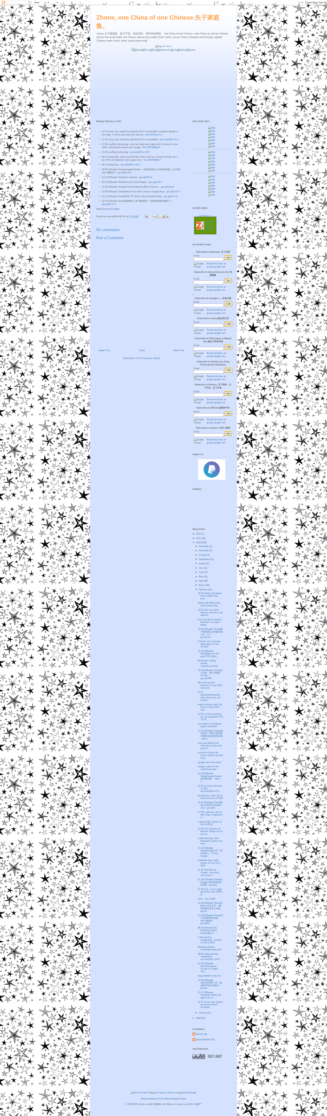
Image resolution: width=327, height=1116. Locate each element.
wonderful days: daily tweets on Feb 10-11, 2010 (209, 863)
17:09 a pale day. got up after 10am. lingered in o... (210, 815)
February (203, 589)
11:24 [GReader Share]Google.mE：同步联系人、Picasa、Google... (210, 852)
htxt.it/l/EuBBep (150, 147)
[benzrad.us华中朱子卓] (211, 130)
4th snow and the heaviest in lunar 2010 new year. (210, 685)
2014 (198, 534)
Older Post (178, 350)
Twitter (183, 1098)
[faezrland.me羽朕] (211, 137)
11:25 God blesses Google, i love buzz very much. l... (209, 872)
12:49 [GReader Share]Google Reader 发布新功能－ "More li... (210, 777)
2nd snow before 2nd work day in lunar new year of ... (210, 746)
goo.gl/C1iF (172, 191)
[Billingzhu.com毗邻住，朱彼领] (211, 155)
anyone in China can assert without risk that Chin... (210, 755)
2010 (198, 542)
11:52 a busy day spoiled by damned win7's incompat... (210, 1005)
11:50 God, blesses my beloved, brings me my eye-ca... (210, 831)
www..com (205, 216)
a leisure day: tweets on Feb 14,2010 (209, 823)
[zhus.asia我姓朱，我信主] (211, 140)
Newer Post (104, 350)
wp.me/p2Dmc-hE (129, 164)
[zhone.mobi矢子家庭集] (211, 164)
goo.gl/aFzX (170, 196)
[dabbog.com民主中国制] (211, 182)
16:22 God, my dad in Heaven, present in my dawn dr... (210, 612)
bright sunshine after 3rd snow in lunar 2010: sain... (210, 707)
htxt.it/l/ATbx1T (152, 134)
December (204, 546)
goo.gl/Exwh (124, 172)
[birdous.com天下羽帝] (211, 170)
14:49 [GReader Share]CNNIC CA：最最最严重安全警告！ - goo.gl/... (210, 984)
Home (142, 350)
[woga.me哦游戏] (211, 185)
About (144, 1098)
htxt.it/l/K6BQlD (151, 160)
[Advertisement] (163, 75)
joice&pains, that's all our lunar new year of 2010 (210, 796)
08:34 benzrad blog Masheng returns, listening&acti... (208, 930)
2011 (198, 538)
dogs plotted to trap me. (209, 975)
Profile (165, 1098)
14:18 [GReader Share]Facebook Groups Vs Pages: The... (208, 967)
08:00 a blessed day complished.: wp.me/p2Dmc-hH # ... (210, 956)
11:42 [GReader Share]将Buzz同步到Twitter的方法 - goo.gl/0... (210, 805)
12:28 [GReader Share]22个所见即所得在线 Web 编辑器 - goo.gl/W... (210, 919)
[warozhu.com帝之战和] (211, 191)
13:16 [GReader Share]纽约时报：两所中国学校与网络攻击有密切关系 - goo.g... (210, 734)
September (204, 559)
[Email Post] (145, 216)
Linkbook (152, 1098)
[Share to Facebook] (164, 216)
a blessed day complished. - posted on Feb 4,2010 (209, 940)
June (201, 572)
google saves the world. (209, 762)
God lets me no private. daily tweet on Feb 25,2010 (209, 644)
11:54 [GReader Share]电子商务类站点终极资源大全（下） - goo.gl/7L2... (210, 633)
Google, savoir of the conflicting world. (208, 768)
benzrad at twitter (111, 209)
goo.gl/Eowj (166, 187)
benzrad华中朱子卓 (205, 1039)
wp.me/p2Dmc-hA (139, 152)
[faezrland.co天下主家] (211, 179)
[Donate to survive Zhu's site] (211, 479)
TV (159, 1098)
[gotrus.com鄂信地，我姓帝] (211, 152)
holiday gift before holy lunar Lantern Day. (209, 604)
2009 (198, 1018)
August (202, 563)
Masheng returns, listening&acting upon (210, 948)
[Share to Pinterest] (167, 216)
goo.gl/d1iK (144, 177)
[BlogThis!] (157, 216)
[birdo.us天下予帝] (211, 167)
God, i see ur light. (207, 898)
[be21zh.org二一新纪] (211, 127)
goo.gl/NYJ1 (108, 204)
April (201, 581)
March (202, 585)
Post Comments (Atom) (148, 358)
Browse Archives (215, 263)
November (204, 550)
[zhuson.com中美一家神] (211, 158)
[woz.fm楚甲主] (211, 194)
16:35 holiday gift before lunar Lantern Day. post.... (210, 596)
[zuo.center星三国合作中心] (211, 188)
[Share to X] (160, 216)
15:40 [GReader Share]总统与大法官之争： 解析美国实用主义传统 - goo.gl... (210, 907)
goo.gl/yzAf (154, 182)
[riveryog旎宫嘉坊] (211, 146)
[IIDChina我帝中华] (211, 161)
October (203, 555)
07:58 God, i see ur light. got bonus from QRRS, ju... (210, 892)
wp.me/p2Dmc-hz (168, 139)
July (201, 568)
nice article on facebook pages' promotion (209, 725)
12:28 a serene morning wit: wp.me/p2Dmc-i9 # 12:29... (210, 717)
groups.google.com (216, 266)
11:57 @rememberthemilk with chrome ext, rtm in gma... (209, 696)
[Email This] (154, 216)
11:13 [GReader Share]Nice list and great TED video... (208, 654)
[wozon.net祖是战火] (211, 176)
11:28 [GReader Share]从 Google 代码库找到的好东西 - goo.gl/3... (210, 882)
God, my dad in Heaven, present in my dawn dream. (210, 622)
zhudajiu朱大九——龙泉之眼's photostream (209, 226)
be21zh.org (201, 1034)
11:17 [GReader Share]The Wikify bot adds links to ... (209, 995)
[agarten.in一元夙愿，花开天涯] (211, 143)
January (203, 1012)
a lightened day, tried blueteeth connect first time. (210, 841)
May (201, 576)
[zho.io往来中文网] (211, 134)
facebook (173, 1098)
